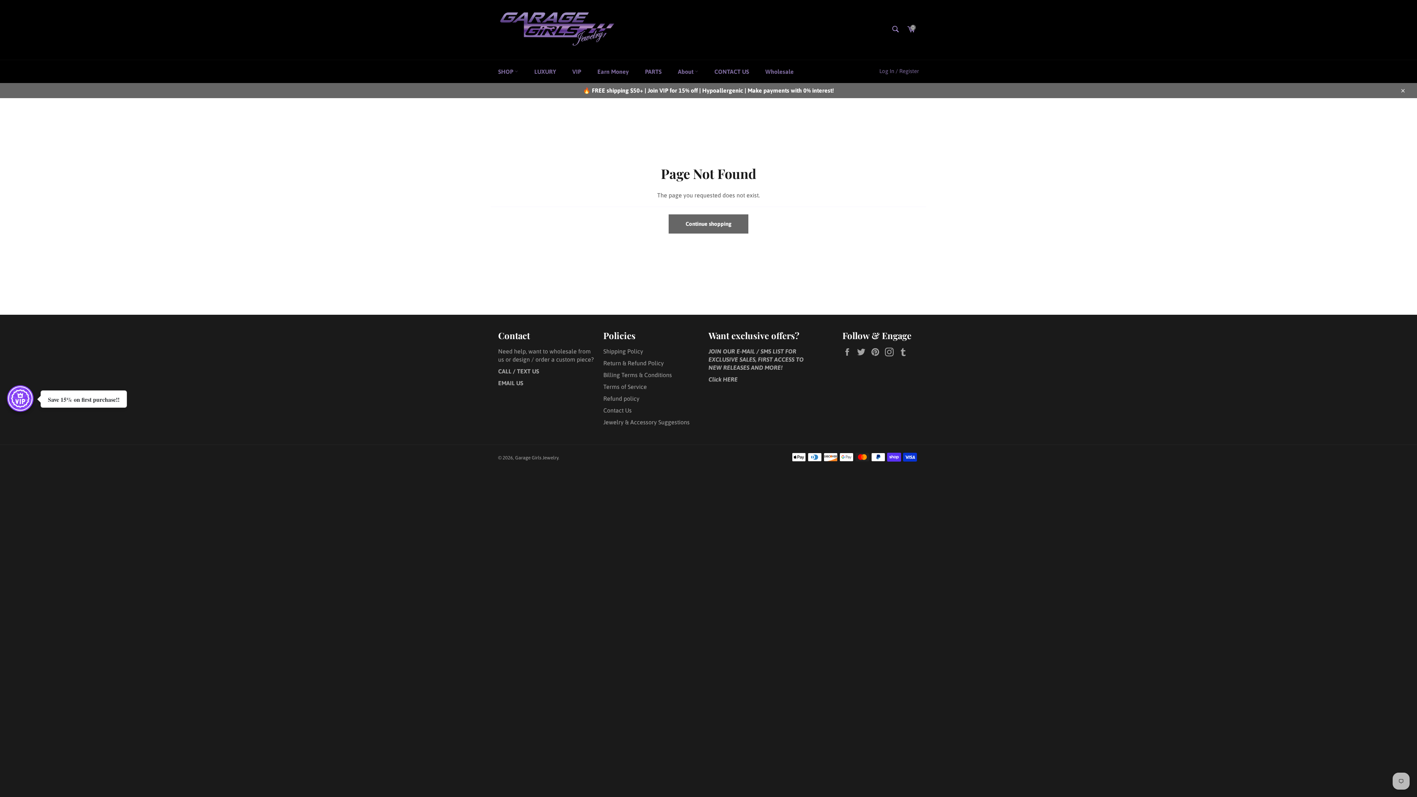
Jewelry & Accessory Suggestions (646, 422)
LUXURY (545, 71)
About (686, 71)
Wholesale (779, 71)
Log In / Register (899, 71)
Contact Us (617, 410)
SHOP (506, 71)
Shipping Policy (623, 351)
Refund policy (621, 398)
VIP (576, 71)
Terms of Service (625, 386)
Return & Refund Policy (633, 363)
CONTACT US (731, 71)
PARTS (653, 71)
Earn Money (613, 71)
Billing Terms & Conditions (637, 375)
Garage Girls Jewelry (536, 457)
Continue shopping (708, 224)
